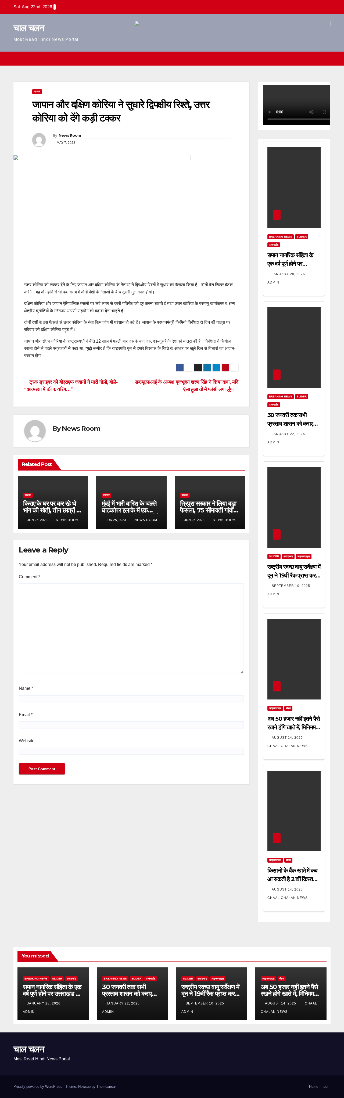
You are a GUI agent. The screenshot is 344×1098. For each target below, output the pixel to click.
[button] (316, 58)
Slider (302, 236)
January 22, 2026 (289, 434)
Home (313, 1087)
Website (26, 740)
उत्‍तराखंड (273, 244)
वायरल (37, 91)
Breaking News (280, 236)
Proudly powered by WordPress (38, 1087)
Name (26, 688)
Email (26, 714)
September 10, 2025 (291, 586)
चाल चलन (28, 28)
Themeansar (106, 1087)
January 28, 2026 (289, 274)
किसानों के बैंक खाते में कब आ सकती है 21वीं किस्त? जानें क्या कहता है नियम (292, 879)
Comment (29, 577)
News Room (70, 135)
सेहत (288, 708)
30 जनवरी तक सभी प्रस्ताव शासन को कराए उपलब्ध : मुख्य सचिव (290, 423)
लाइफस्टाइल (304, 556)
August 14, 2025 (288, 738)
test (325, 1087)
